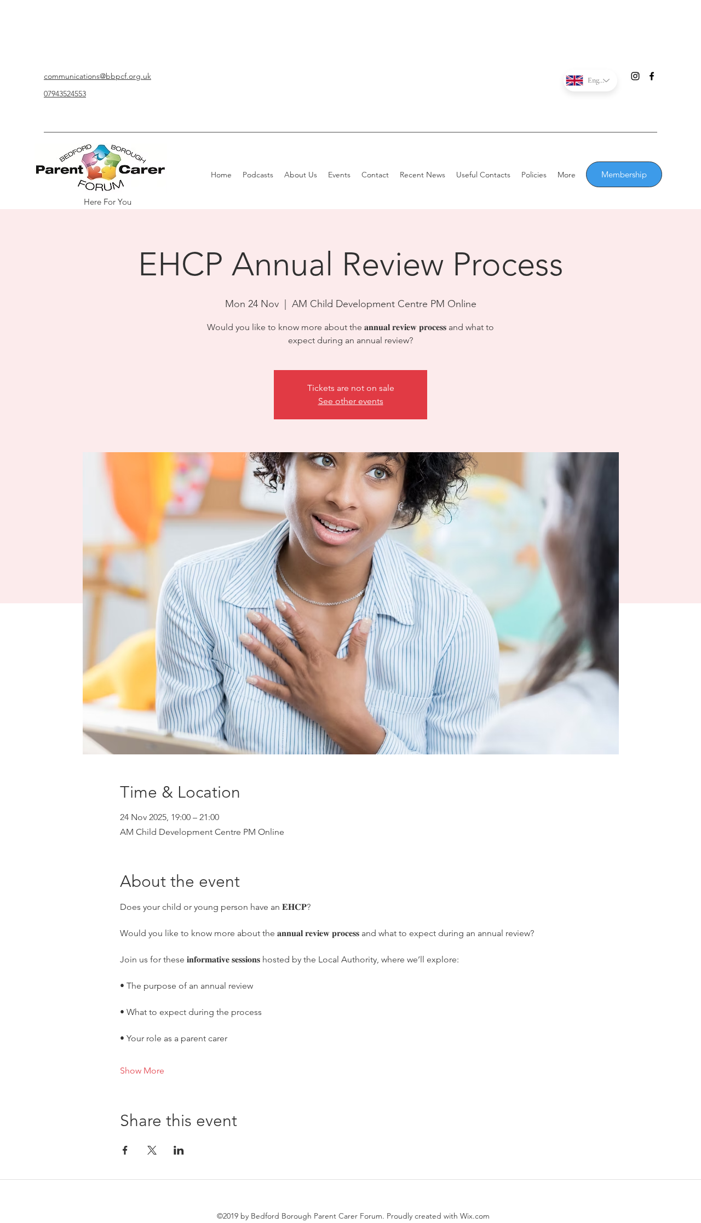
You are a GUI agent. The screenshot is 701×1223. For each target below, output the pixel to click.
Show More (142, 1070)
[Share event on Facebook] (125, 1150)
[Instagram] (635, 76)
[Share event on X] (152, 1150)
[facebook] (651, 76)
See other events (350, 401)
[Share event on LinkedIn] (179, 1150)
